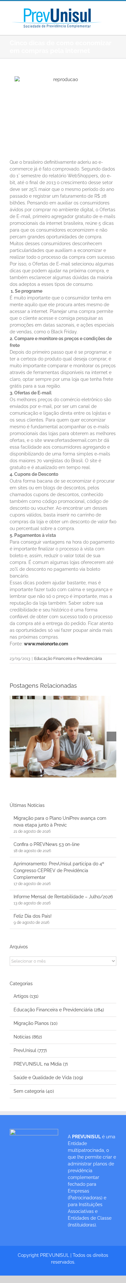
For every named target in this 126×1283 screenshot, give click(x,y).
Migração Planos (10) (36, 1023)
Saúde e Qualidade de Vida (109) (48, 1077)
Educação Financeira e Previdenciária (68, 658)
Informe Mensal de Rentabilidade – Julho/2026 (63, 896)
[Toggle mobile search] (113, 18)
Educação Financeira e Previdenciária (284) (59, 1009)
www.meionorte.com (46, 643)
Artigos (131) (26, 996)
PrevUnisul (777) (30, 1050)
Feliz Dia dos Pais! (33, 916)
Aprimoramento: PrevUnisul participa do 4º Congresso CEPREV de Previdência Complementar (59, 870)
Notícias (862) (28, 1036)
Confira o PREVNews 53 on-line (46, 844)
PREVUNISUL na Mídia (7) (41, 1064)
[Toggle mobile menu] (113, 11)
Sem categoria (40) (34, 1091)
